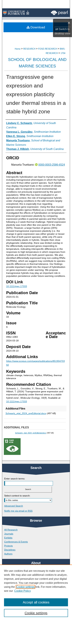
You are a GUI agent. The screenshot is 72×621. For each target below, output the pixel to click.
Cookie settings (25, 586)
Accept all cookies (36, 602)
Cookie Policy (22, 590)
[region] (36, 593)
